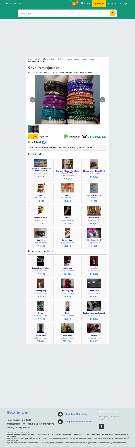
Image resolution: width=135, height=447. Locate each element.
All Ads (86, 3)
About (17, 420)
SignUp (113, 3)
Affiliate (26, 428)
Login (124, 3)
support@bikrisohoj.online (78, 422)
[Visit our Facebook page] (101, 426)
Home (10, 420)
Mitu (41, 72)
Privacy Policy (14, 428)
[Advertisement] (66, 37)
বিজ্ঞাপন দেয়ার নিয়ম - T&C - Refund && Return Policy (30, 424)
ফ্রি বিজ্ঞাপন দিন (99, 3)
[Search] (113, 13)
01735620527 (97, 136)
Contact (26, 420)
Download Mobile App (76, 414)
